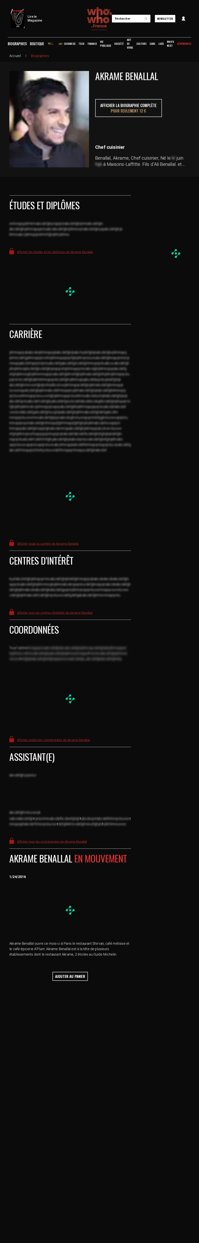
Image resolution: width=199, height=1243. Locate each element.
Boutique (37, 43)
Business (69, 44)
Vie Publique (105, 44)
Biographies (17, 43)
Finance (92, 44)
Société (119, 44)
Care (152, 44)
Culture (141, 44)
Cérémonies (184, 44)
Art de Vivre (130, 43)
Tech (82, 44)
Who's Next (170, 44)
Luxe (161, 44)
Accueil (15, 56)
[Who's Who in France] (99, 18)
